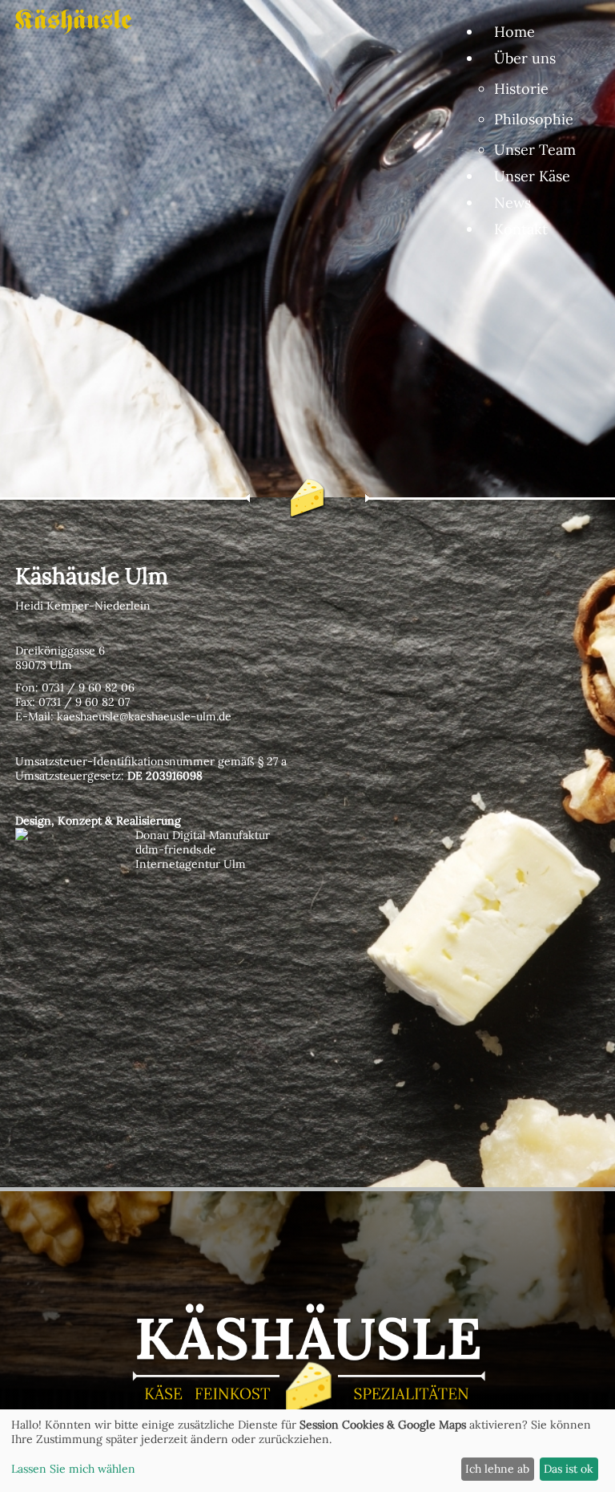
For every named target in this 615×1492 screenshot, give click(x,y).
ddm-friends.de (175, 849)
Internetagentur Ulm (190, 864)
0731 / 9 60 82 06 (88, 687)
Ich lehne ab (497, 1469)
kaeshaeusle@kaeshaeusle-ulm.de (144, 716)
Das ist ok (568, 1469)
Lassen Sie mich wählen (73, 1469)
